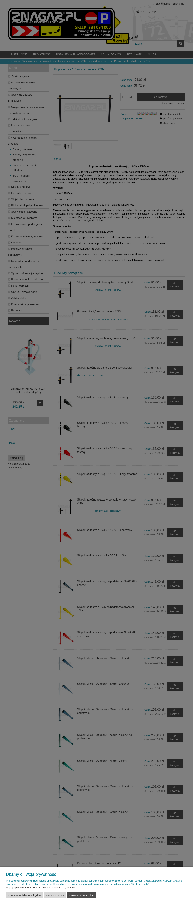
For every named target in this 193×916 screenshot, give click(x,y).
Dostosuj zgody (55, 895)
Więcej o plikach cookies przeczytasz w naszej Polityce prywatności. (41, 887)
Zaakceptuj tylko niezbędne (24, 895)
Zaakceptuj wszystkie (81, 895)
